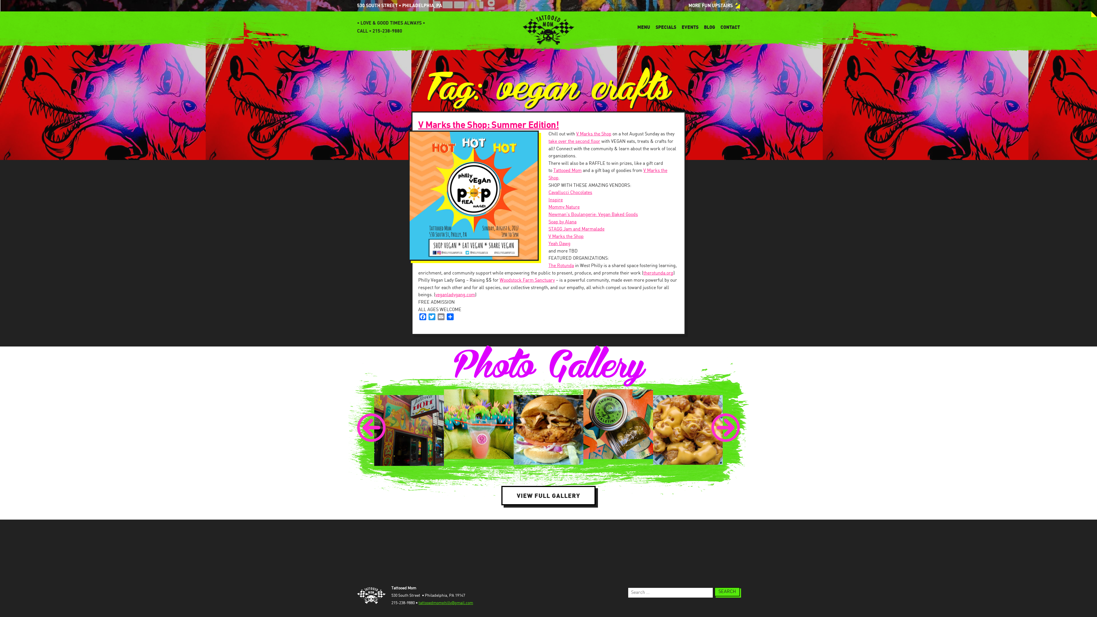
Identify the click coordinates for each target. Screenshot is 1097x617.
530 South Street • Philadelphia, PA (399, 5)
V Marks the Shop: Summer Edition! (488, 125)
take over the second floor (574, 141)
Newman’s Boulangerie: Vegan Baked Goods (593, 214)
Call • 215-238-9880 (379, 31)
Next (725, 427)
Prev (371, 427)
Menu (643, 27)
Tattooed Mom (567, 170)
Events (690, 27)
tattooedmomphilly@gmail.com (446, 603)
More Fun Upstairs (710, 5)
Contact (730, 27)
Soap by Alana (562, 222)
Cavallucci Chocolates (570, 192)
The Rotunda (561, 265)
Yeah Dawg (559, 243)
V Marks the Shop (593, 134)
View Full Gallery (548, 495)
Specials (666, 27)
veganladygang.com (455, 295)
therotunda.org (658, 273)
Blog (709, 27)
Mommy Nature (564, 207)
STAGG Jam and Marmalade (576, 229)
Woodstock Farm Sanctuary (527, 280)
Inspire (555, 200)
